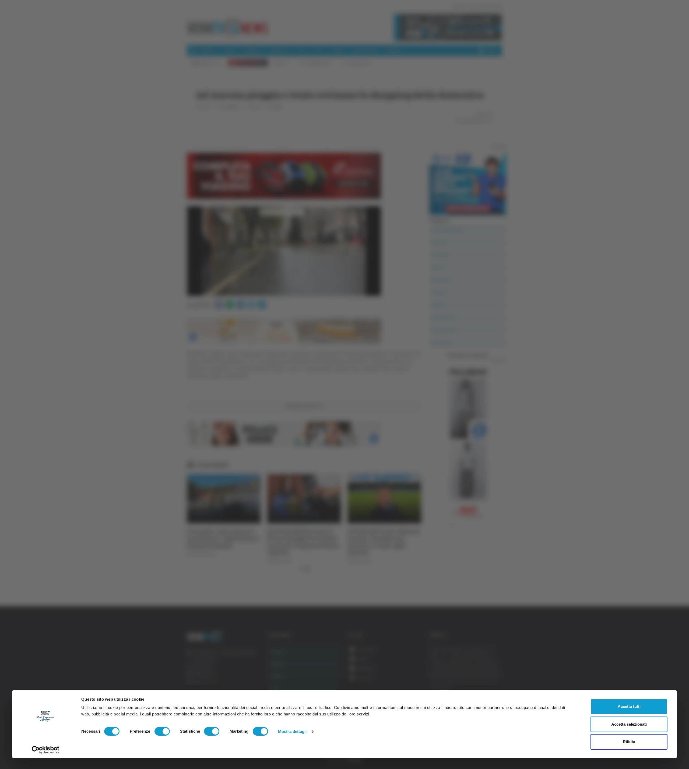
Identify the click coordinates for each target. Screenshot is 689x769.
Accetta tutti (629, 706)
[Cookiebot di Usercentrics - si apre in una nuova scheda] (45, 750)
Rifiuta (629, 741)
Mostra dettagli (292, 731)
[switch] (162, 731)
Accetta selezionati (629, 724)
